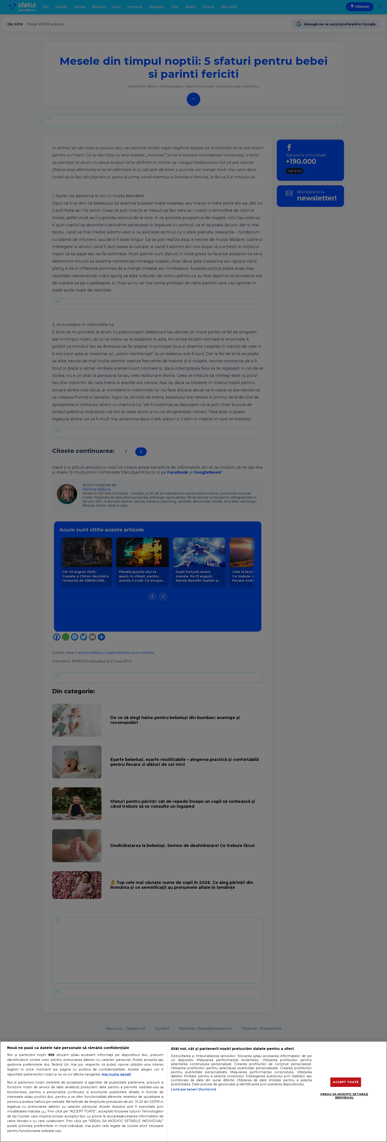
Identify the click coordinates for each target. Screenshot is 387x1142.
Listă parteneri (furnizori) (193, 1089)
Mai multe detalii (116, 1074)
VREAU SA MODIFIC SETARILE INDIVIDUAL (344, 1095)
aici (43, 1111)
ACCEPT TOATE (346, 1082)
